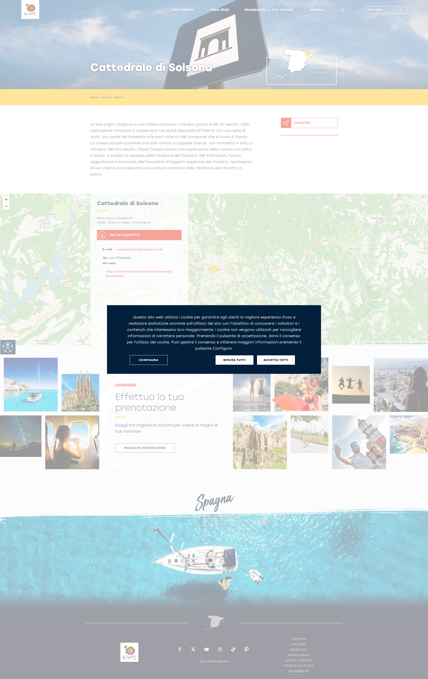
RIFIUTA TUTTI (234, 360)
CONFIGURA (148, 360)
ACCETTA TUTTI (275, 360)
